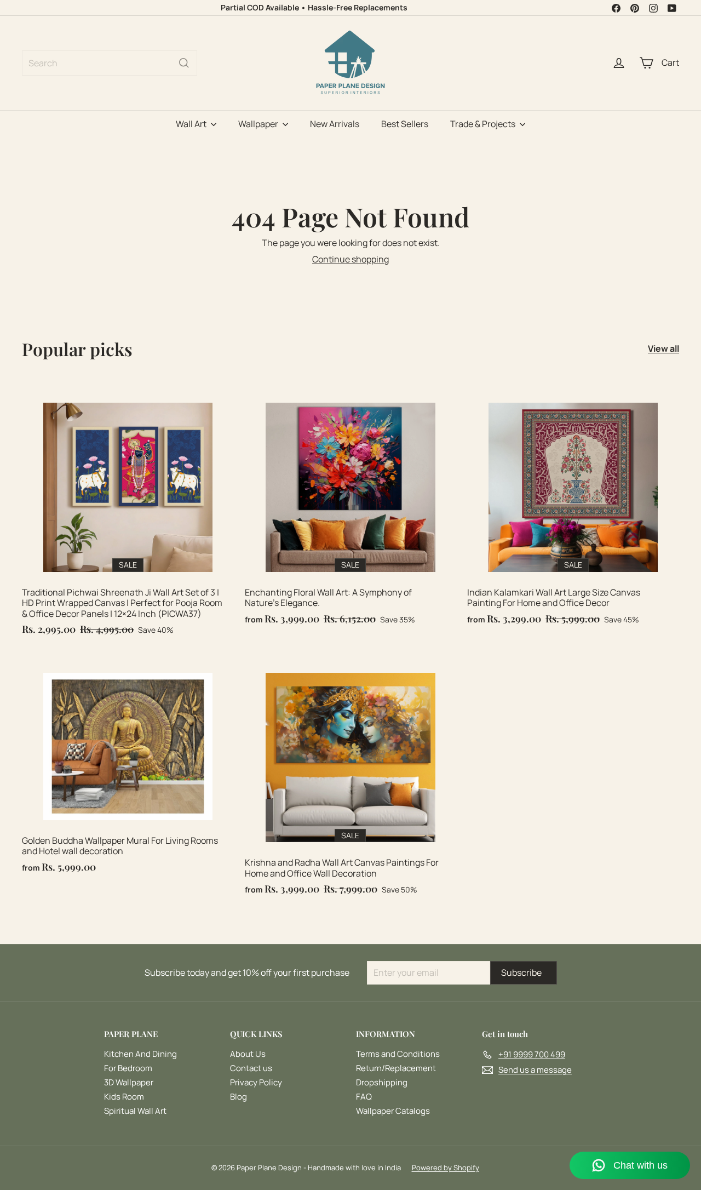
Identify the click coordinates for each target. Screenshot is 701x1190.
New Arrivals (334, 124)
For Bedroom (128, 1068)
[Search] (184, 63)
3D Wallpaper (128, 1082)
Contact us (251, 1068)
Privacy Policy (256, 1082)
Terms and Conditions (398, 1054)
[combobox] (109, 63)
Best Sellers (404, 124)
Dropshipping (381, 1082)
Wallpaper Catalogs (393, 1111)
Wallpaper (259, 124)
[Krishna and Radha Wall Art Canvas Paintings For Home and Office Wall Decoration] (351, 778)
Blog (238, 1096)
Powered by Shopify (445, 1167)
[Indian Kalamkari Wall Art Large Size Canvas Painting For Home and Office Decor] (573, 508)
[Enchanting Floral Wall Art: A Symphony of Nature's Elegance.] (351, 508)
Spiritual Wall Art (135, 1111)
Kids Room (124, 1096)
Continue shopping (350, 259)
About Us (248, 1054)
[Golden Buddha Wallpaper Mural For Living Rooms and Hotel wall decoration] (128, 767)
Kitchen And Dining (140, 1054)
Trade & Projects (483, 124)
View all (663, 349)
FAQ (364, 1096)
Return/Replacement (396, 1068)
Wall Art (192, 124)
